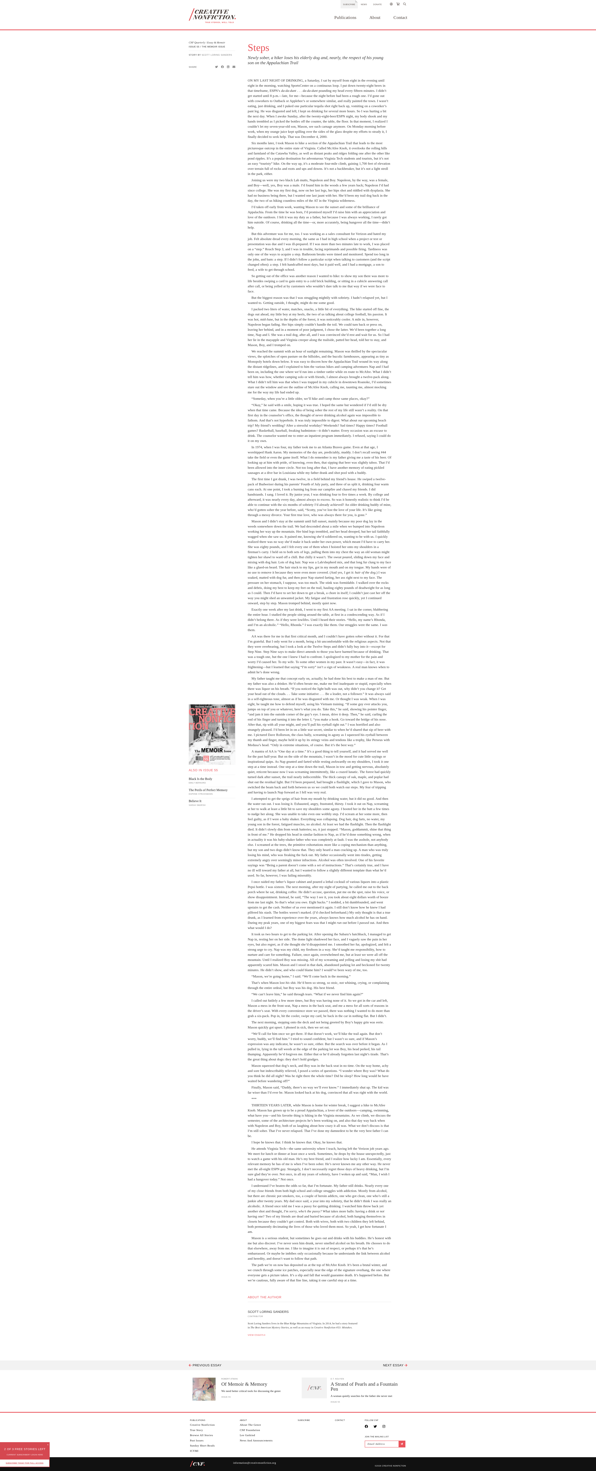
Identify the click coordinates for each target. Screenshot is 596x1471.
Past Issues (197, 1440)
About (374, 17)
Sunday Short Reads (202, 1445)
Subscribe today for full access (24, 1463)
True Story (196, 1430)
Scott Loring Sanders (217, 55)
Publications (345, 17)
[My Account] (391, 4)
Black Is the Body (200, 779)
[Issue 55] (212, 734)
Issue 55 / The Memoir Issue (207, 46)
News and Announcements (256, 1440)
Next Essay (394, 1365)
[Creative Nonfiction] (221, 15)
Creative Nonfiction (202, 1424)
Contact (400, 17)
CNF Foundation (250, 1430)
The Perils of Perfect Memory (208, 790)
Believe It (195, 801)
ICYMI (194, 1450)
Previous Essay (206, 1365)
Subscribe (349, 4)
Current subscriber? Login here (25, 1455)
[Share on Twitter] (216, 67)
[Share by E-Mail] (234, 67)
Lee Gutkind (247, 1435)
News (364, 4)
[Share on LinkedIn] (228, 67)
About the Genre (250, 1424)
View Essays (256, 1335)
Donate (377, 4)
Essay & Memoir (216, 42)
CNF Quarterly (197, 42)
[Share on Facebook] (222, 67)
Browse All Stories (201, 1435)
